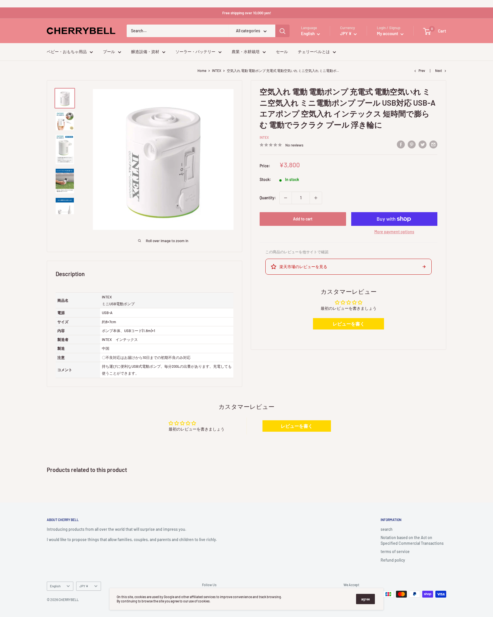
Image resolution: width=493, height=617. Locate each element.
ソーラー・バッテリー (195, 51)
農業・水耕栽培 (246, 51)
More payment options (394, 231)
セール (282, 51)
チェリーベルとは (314, 51)
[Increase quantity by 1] (316, 198)
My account (388, 33)
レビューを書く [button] (349, 323)
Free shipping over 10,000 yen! (246, 13)
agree (365, 599)
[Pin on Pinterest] (412, 144)
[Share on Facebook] (401, 144)
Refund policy (393, 560)
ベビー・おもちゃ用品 (67, 51)
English (55, 586)
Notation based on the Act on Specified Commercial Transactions (412, 540)
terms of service (395, 551)
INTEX (216, 71)
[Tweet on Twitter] (423, 144)
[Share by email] (433, 144)
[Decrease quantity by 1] (286, 198)
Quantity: (268, 197)
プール (109, 51)
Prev (422, 71)
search (387, 529)
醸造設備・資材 (145, 51)
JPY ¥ (83, 586)
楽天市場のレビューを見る (303, 266)
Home (201, 71)
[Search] (282, 31)
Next (438, 71)
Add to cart (302, 218)
